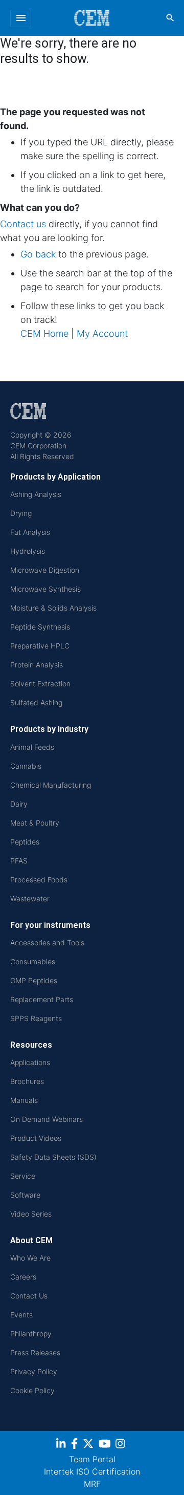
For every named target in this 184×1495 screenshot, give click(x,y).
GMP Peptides (33, 980)
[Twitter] (89, 1445)
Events (21, 1314)
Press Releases (35, 1352)
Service (22, 1176)
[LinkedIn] (62, 1445)
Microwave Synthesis (45, 588)
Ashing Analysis (35, 494)
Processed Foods (38, 879)
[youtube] (106, 1445)
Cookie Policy (32, 1390)
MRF (92, 1484)
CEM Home (44, 333)
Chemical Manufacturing (50, 785)
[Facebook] (75, 1445)
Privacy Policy (33, 1371)
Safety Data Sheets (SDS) (53, 1157)
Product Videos (35, 1138)
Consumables (32, 961)
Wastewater (30, 898)
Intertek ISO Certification (92, 1471)
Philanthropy (31, 1333)
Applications (30, 1062)
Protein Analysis (36, 664)
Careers (23, 1276)
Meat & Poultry (34, 822)
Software (25, 1194)
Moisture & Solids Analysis (53, 607)
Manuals (24, 1100)
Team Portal (92, 1459)
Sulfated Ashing (36, 702)
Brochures (27, 1081)
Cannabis (25, 766)
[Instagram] (121, 1445)
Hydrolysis (27, 551)
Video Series (31, 1213)
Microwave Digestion (44, 570)
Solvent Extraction (40, 683)
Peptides (24, 841)
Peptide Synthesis (40, 626)
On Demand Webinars (46, 1119)
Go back (38, 254)
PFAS (19, 860)
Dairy (19, 803)
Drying (21, 513)
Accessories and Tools (47, 942)
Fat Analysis (30, 532)
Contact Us (29, 1295)
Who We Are (30, 1257)
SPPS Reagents (36, 1018)
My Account (102, 333)
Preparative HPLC (40, 645)
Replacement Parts (41, 999)
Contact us (23, 224)
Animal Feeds (32, 747)
